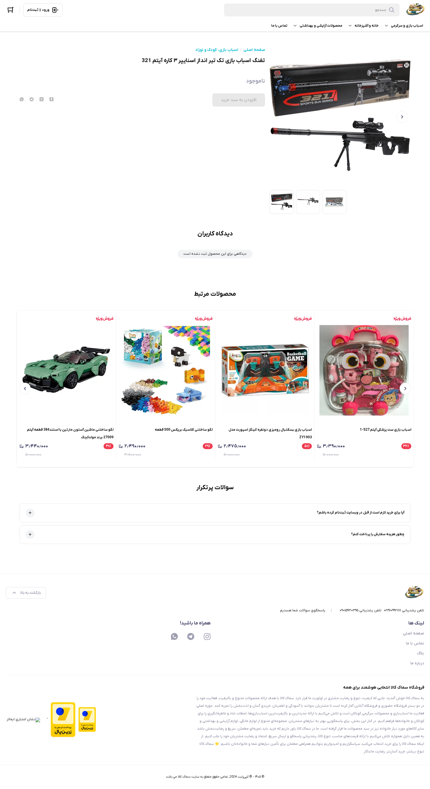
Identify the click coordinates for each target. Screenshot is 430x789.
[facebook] (51, 99)
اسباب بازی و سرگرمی (407, 25)
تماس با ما (279, 25)
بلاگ (420, 653)
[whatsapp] (22, 99)
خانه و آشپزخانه (367, 25)
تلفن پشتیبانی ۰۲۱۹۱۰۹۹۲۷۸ (404, 610)
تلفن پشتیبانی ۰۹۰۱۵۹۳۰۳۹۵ (360, 610)
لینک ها (416, 623)
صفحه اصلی (254, 50)
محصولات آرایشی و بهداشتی (321, 25)
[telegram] (32, 99)
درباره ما (417, 663)
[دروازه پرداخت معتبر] (87, 720)
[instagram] (207, 636)
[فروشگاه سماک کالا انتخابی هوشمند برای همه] (415, 10)
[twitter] (41, 99)
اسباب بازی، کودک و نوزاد (216, 50)
